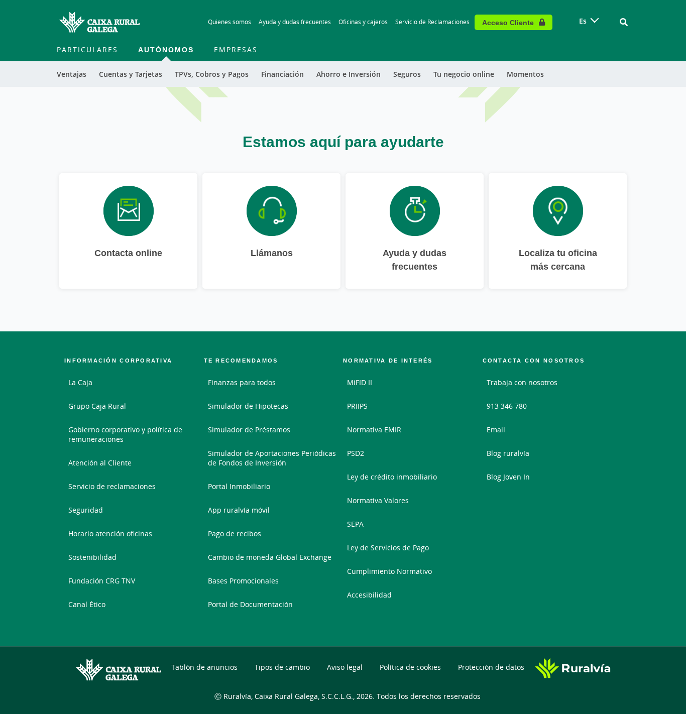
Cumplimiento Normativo (389, 571)
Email (496, 429)
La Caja (80, 382)
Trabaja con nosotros (522, 382)
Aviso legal (345, 667)
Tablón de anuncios (204, 667)
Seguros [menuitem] (407, 74)
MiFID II (359, 382)
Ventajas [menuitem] (71, 74)
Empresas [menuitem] (236, 49)
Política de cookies (410, 667)
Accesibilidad (369, 595)
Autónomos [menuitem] (166, 49)
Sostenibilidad (92, 557)
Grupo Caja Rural (97, 406)
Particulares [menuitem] (87, 49)
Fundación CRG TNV (101, 580)
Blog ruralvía (508, 453)
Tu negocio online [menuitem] (463, 74)
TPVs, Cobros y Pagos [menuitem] (212, 74)
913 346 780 (507, 406)
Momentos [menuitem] (525, 74)
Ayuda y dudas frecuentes (295, 22)
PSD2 (355, 453)
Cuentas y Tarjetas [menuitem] (130, 74)
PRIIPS (357, 406)
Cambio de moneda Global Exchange (269, 557)
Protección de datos (491, 667)
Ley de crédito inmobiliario (392, 477)
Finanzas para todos (242, 382)
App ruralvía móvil (239, 510)
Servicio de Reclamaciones (432, 22)
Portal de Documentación (250, 604)
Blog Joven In (508, 477)
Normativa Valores (378, 500)
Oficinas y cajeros (363, 22)
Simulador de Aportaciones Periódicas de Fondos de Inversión (272, 457)
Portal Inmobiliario (239, 486)
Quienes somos (229, 22)
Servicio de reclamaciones (112, 486)
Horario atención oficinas (110, 533)
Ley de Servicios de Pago (388, 547)
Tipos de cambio (282, 667)
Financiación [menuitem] (282, 74)
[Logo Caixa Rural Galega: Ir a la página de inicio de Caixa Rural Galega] (99, 22)
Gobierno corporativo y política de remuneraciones (125, 434)
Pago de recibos (234, 533)
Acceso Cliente (508, 22)
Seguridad (85, 510)
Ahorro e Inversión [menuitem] (348, 74)
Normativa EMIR (374, 429)
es (583, 21)
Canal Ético (86, 604)
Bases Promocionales (243, 580)
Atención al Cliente (100, 462)
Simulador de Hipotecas (248, 406)
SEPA (355, 524)
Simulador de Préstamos (249, 429)
